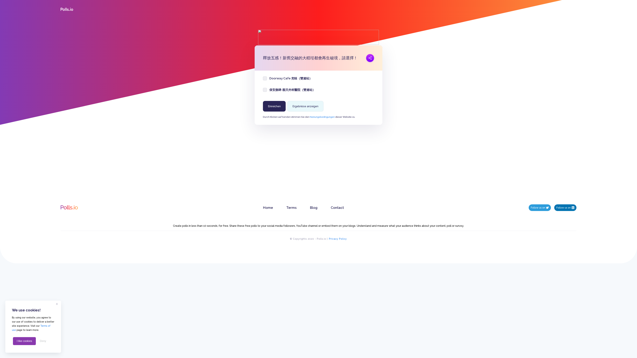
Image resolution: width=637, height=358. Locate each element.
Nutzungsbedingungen (322, 117)
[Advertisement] (318, 168)
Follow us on (538, 207)
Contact (337, 208)
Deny (43, 341)
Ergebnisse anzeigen (305, 106)
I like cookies (24, 341)
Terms (291, 208)
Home (268, 208)
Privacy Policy (338, 239)
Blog (314, 208)
